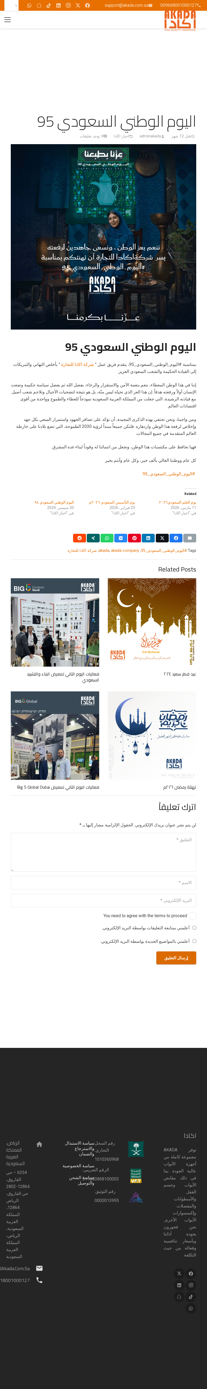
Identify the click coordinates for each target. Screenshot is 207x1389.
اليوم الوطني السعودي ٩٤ (54, 502)
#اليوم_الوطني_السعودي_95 (169, 473)
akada (104, 550)
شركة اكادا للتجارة (77, 364)
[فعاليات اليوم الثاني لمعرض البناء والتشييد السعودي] (55, 622)
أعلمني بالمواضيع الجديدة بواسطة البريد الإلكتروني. (144, 941)
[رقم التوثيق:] (132, 1197)
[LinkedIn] (58, 5)
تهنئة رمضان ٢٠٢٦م (179, 787)
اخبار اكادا (121, 136)
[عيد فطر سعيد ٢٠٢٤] (152, 622)
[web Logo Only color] (181, 20)
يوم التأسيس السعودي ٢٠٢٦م (112, 502)
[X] (78, 5)
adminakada (150, 136)
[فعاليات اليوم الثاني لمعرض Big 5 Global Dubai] (55, 735)
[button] (7, 19)
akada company (125, 550)
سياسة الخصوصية (78, 1165)
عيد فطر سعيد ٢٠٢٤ (180, 674)
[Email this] (189, 538)
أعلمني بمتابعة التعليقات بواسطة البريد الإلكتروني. (145, 927)
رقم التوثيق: (105, 1191)
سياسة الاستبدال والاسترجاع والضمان (79, 1148)
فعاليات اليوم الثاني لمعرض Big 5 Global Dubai (58, 787)
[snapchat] (39, 5)
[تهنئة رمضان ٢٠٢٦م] (152, 735)
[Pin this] (134, 538)
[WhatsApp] (29, 5)
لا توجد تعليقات (91, 136)
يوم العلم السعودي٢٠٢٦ (177, 502)
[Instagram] (68, 5)
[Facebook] (87, 5)
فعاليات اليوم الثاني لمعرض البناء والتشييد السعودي (63, 677)
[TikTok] (49, 5)
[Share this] (176, 538)
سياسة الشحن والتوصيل (81, 1180)
